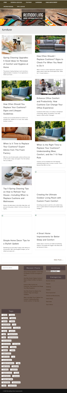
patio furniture (6, 356)
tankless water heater (7, 379)
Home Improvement (51, 2)
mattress (13, 350)
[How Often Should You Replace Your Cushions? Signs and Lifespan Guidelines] (17, 90)
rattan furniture (6, 366)
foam (14, 324)
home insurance (6, 344)
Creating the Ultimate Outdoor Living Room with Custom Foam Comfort (49, 197)
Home (5, 2)
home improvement (13, 337)
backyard (12, 315)
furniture (5, 331)
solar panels (16, 376)
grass (4, 334)
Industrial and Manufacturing (52, 295)
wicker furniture (12, 385)
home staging (17, 344)
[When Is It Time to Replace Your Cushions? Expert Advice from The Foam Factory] (17, 133)
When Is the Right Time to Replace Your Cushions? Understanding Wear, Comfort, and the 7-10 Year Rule (49, 151)
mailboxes (13, 347)
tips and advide (16, 382)
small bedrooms (6, 376)
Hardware (48, 289)
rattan (18, 363)
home (4, 337)
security (17, 372)
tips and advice (6, 382)
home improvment (7, 340)
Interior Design (8, 6)
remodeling (5, 369)
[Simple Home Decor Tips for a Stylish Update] (17, 226)
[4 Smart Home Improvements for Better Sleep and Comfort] (50, 222)
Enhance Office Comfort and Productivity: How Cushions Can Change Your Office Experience (33, 286)
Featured (29, 2)
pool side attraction (7, 360)
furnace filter (17, 327)
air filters (5, 315)
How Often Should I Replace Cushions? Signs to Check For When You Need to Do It (33, 279)
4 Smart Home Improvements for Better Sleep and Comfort (48, 236)
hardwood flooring (13, 334)
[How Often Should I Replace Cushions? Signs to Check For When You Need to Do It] (50, 44)
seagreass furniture (7, 372)
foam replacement (7, 327)
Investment (5, 347)
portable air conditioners (8, 363)
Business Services (16, 2)
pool (14, 356)
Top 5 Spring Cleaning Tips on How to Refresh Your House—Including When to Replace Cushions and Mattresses (16, 195)
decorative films (6, 324)
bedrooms (13, 318)
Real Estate (49, 301)
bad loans (5, 318)
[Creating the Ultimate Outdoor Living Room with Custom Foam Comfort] (50, 181)
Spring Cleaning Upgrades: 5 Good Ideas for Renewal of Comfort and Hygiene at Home (33, 273)
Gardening (38, 2)
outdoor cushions (7, 353)
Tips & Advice (21, 6)
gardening (12, 331)
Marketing (5, 350)
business (5, 321)
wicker (4, 385)
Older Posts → (58, 260)
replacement (14, 369)
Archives (48, 271)
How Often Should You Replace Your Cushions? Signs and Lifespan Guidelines (32, 292)
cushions (13, 321)
